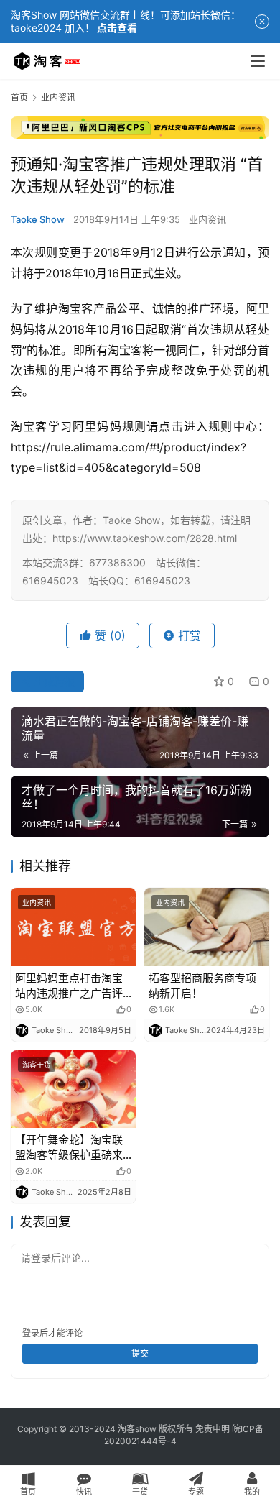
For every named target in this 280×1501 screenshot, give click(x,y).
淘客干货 (36, 1064)
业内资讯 (207, 219)
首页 (19, 97)
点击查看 (117, 28)
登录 (30, 1333)
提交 (140, 1353)
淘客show (137, 1428)
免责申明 (212, 1428)
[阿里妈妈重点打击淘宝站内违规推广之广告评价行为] (73, 927)
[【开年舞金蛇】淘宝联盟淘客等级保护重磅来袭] (73, 1089)
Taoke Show (38, 219)
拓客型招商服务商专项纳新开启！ (202, 985)
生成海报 (53, 681)
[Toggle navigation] (258, 61)
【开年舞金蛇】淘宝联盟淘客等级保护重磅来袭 (69, 1147)
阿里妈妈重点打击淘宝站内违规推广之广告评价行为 (69, 986)
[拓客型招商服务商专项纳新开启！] (206, 927)
